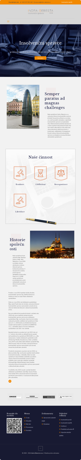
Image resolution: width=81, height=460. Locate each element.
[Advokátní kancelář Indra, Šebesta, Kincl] (66, 397)
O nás (27, 417)
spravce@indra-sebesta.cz (42, 2)
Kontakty (40, 58)
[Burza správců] (49, 397)
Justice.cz (63, 426)
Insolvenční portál (66, 419)
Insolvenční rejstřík (66, 2)
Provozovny (29, 427)
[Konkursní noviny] (15, 397)
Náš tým (28, 424)
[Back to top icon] (40, 448)
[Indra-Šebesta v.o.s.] (40, 11)
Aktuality (28, 421)
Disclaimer (47, 424)
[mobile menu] (8, 21)
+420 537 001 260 (27, 2)
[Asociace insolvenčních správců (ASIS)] (32, 397)
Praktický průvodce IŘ (67, 429)
